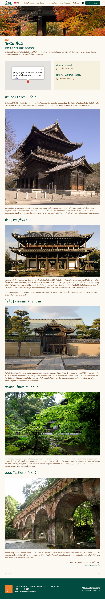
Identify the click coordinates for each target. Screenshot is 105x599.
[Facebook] (83, 3)
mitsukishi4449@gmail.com (26, 592)
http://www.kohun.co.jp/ (90, 590)
